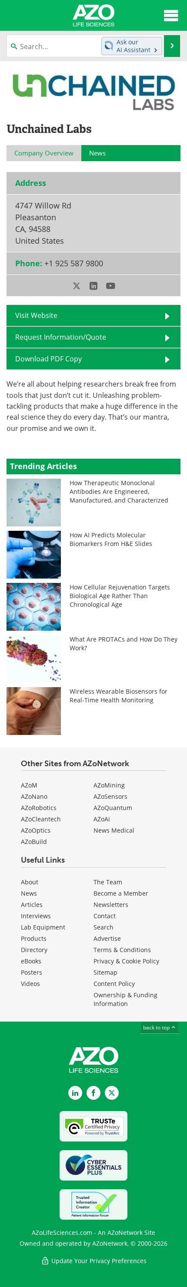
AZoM (29, 785)
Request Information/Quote (60, 337)
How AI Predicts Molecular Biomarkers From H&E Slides (111, 539)
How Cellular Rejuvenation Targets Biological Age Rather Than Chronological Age (120, 596)
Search (104, 927)
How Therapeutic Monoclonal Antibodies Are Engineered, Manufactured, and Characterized (119, 491)
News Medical (114, 830)
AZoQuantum (113, 808)
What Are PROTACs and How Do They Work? (123, 643)
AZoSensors (110, 796)
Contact (105, 916)
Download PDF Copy (48, 359)
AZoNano (34, 796)
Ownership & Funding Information (125, 999)
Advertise (107, 938)
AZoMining (109, 785)
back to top (157, 1027)
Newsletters (111, 904)
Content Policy (114, 983)
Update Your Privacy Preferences (98, 1261)
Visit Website (36, 315)
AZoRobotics (39, 808)
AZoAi (102, 819)
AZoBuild (34, 841)
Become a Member (121, 893)
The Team (108, 882)
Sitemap (105, 972)
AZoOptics (35, 830)
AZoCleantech (41, 819)
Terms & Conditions (122, 950)
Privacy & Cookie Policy (126, 961)
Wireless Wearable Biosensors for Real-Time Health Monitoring (118, 695)
